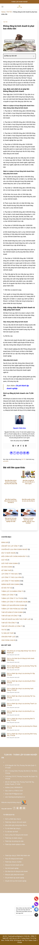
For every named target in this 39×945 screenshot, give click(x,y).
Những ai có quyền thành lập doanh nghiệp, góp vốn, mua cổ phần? (28, 520)
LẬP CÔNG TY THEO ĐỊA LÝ (10, 574)
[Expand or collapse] (33, 56)
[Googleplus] (16, 446)
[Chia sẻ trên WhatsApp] (11, 452)
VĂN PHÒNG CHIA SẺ (8, 640)
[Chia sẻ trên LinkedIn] (27, 452)
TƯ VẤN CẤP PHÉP (7, 633)
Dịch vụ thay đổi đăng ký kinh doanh (16, 835)
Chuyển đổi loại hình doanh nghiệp (15, 881)
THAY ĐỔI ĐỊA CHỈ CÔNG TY (10, 616)
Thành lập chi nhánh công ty (13, 838)
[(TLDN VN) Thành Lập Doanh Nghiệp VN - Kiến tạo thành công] (19, 7)
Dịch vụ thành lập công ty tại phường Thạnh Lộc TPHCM (22, 704)
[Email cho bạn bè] (21, 452)
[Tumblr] (23, 446)
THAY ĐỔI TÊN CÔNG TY (9, 623)
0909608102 (18, 787)
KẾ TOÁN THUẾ (6, 570)
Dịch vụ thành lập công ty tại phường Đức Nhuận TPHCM (22, 727)
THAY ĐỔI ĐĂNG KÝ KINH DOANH (12, 612)
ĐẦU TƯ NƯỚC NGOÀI (8, 553)
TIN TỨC (9, 12)
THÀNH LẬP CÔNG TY (8, 595)
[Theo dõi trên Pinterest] (17, 808)
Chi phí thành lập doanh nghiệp (14, 878)
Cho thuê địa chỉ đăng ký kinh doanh (16, 871)
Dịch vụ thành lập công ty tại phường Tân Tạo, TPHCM (21, 697)
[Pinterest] (13, 446)
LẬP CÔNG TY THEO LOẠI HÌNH (11, 577)
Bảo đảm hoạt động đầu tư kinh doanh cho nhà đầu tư (10, 501)
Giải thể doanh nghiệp (12, 868)
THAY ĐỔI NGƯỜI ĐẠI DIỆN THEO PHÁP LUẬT (16, 619)
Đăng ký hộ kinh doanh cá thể (14, 865)
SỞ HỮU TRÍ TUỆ (6, 588)
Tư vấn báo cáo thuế (11, 831)
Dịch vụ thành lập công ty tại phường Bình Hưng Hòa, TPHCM (22, 734)
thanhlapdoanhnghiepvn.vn (16, 797)
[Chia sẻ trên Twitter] (17, 452)
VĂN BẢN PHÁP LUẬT (8, 637)
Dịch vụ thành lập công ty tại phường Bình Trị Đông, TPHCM (21, 719)
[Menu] (2, 6)
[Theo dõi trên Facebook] (14, 808)
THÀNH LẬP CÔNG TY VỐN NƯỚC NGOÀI (14, 602)
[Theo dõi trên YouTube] (24, 808)
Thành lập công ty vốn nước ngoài (15, 822)
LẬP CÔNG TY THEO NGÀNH (10, 581)
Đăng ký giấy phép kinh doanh (14, 874)
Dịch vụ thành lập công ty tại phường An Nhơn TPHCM (21, 682)
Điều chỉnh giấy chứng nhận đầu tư (16, 825)
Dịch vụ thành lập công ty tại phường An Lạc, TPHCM (21, 712)
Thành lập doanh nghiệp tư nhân (15, 844)
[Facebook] (21, 446)
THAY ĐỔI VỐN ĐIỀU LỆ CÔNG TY (12, 626)
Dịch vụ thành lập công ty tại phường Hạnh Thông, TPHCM (20, 689)
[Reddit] (26, 446)
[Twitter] (18, 446)
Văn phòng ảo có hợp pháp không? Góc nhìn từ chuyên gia (21, 651)
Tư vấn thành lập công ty (12, 828)
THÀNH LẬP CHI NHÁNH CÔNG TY (12, 591)
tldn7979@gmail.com (15, 794)
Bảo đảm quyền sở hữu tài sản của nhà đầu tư (28, 500)
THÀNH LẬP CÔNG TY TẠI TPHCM (12, 598)
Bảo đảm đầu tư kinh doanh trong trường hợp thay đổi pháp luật (10, 482)
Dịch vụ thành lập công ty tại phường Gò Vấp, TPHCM (21, 674)
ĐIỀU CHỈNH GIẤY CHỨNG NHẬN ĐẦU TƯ (14, 556)
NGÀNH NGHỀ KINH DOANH (10, 584)
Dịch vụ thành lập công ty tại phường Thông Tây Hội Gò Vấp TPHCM (22, 667)
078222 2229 (18, 791)
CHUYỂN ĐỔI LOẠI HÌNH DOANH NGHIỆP (14, 549)
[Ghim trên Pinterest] (24, 452)
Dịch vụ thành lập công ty (13, 819)
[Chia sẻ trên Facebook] (14, 452)
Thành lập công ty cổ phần (13, 862)
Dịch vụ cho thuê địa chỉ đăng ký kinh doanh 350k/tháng (20, 659)
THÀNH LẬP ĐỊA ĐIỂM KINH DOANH (13, 605)
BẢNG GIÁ (4, 542)
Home (3, 12)
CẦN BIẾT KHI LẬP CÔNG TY (10, 546)
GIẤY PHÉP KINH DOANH (9, 563)
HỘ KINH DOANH (6, 567)
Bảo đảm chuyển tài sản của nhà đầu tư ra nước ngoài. (28, 482)
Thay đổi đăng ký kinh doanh (14, 859)
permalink (5, 461)
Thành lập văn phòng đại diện (14, 841)
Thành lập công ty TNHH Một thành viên (17, 855)
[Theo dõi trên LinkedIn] (20, 808)
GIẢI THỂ (4, 560)
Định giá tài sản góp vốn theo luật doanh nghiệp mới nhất (10, 519)
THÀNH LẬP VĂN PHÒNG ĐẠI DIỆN (12, 609)
